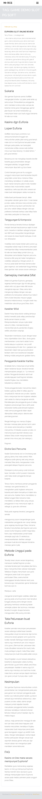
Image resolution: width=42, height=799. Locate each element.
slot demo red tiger (11, 72)
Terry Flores (8, 35)
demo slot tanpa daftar (12, 54)
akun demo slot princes (13, 38)
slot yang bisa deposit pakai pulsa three (18, 78)
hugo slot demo (23, 62)
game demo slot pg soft (21, 59)
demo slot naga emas (19, 46)
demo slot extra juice (16, 41)
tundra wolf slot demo (24, 83)
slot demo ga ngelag (21, 67)
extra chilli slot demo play (20, 57)
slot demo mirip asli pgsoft (27, 70)
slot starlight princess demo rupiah (24, 75)
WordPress (36, 794)
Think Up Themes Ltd (17, 794)
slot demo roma (23, 72)
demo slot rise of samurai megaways (24, 51)
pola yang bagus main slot (18, 65)
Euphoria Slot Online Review (19, 32)
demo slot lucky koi (21, 43)
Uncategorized (19, 35)
